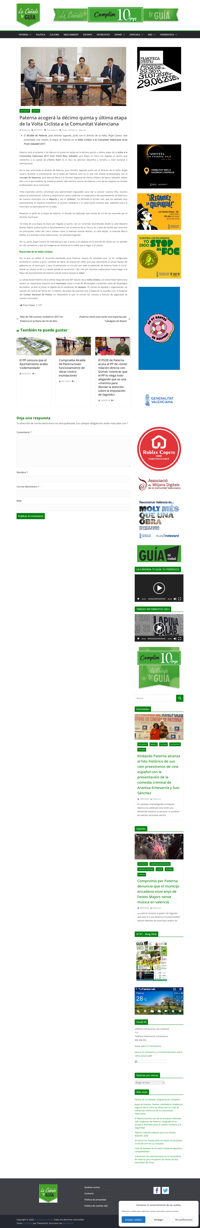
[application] (159, 588)
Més (150, 34)
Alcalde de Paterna (69, 130)
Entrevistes (103, 34)
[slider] (156, 638)
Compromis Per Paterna (160, 864)
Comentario (24, 432)
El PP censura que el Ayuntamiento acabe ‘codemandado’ (33, 364)
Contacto (89, 1193)
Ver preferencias (183, 1219)
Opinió (118, 34)
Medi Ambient (71, 34)
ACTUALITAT (25, 111)
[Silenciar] (174, 598)
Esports (87, 34)
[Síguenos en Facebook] (156, 1190)
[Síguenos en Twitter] (165, 1190)
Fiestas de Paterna (146, 869)
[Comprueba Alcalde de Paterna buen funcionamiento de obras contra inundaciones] (73, 339)
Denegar (158, 1219)
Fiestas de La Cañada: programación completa (157, 1099)
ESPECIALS (135, 34)
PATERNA (23, 34)
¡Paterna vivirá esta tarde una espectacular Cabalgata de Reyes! (103, 319)
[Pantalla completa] (179, 598)
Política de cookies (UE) (96, 1205)
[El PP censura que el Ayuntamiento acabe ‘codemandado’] (34, 339)
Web (19, 500)
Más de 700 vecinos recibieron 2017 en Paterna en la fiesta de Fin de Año (41, 319)
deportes (82, 130)
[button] (29, 35)
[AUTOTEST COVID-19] (150, 1061)
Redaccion (26, 130)
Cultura (54, 34)
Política (40, 34)
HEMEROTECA (167, 34)
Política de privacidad (95, 1199)
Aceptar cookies (133, 1219)
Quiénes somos (92, 1187)
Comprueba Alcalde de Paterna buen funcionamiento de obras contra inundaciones (72, 367)
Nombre (22, 472)
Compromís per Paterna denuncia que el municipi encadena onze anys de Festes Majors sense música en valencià (158, 891)
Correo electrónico (28, 486)
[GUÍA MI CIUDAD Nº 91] (152, 941)
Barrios (154, 744)
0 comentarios (52, 130)
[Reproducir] (138, 598)
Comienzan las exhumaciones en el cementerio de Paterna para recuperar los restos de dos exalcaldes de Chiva (158, 1159)
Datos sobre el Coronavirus (148, 1046)
